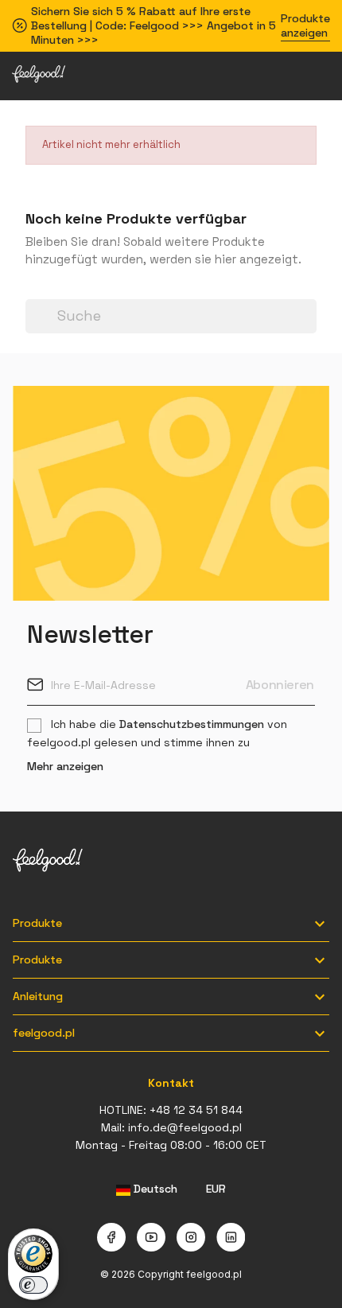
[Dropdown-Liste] (33, 291)
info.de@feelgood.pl (185, 1127)
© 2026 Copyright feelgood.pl (171, 1274)
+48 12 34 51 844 (196, 1110)
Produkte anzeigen (305, 25)
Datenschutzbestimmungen (191, 724)
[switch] (33, 1285)
